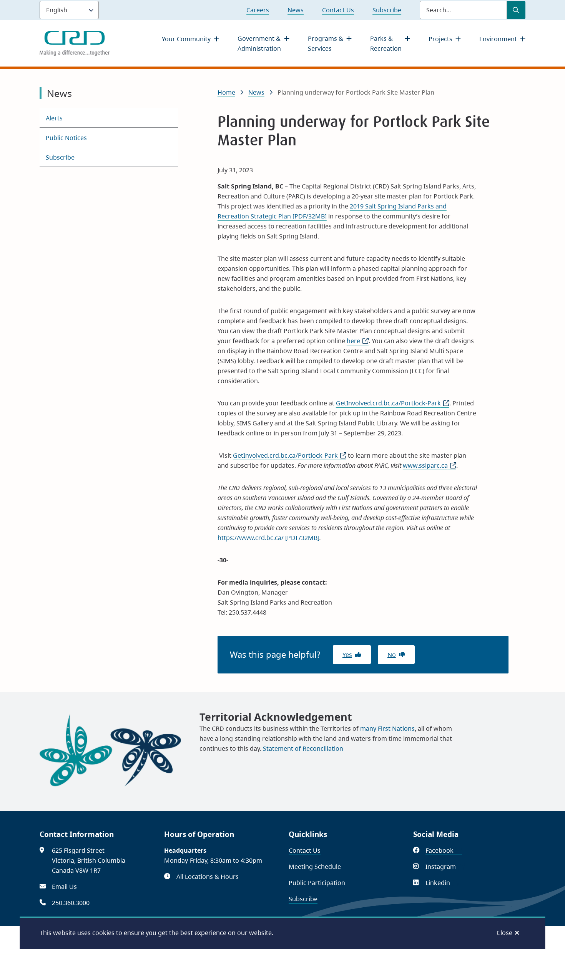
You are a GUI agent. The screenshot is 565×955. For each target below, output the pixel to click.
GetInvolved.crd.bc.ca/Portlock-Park (392, 403)
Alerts (54, 118)
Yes (347, 654)
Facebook (443, 850)
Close (504, 932)
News (295, 10)
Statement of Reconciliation (303, 748)
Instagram (444, 866)
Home (226, 92)
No (391, 654)
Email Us (64, 886)
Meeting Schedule (315, 866)
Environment (498, 39)
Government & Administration (259, 43)
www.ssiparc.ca (429, 465)
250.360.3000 (71, 902)
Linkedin (442, 882)
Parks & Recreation (386, 43)
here (358, 341)
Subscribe (386, 10)
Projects (440, 39)
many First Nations (387, 728)
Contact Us (338, 10)
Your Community (186, 39)
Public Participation (317, 882)
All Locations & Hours (207, 876)
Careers (257, 10)
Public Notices (66, 137)
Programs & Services (325, 43)
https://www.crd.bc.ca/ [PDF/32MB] (268, 537)
